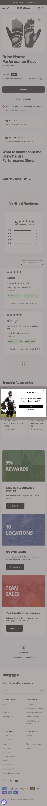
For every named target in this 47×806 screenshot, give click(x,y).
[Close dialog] (44, 390)
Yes (31, 406)
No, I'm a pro (31, 409)
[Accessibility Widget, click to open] (4, 802)
